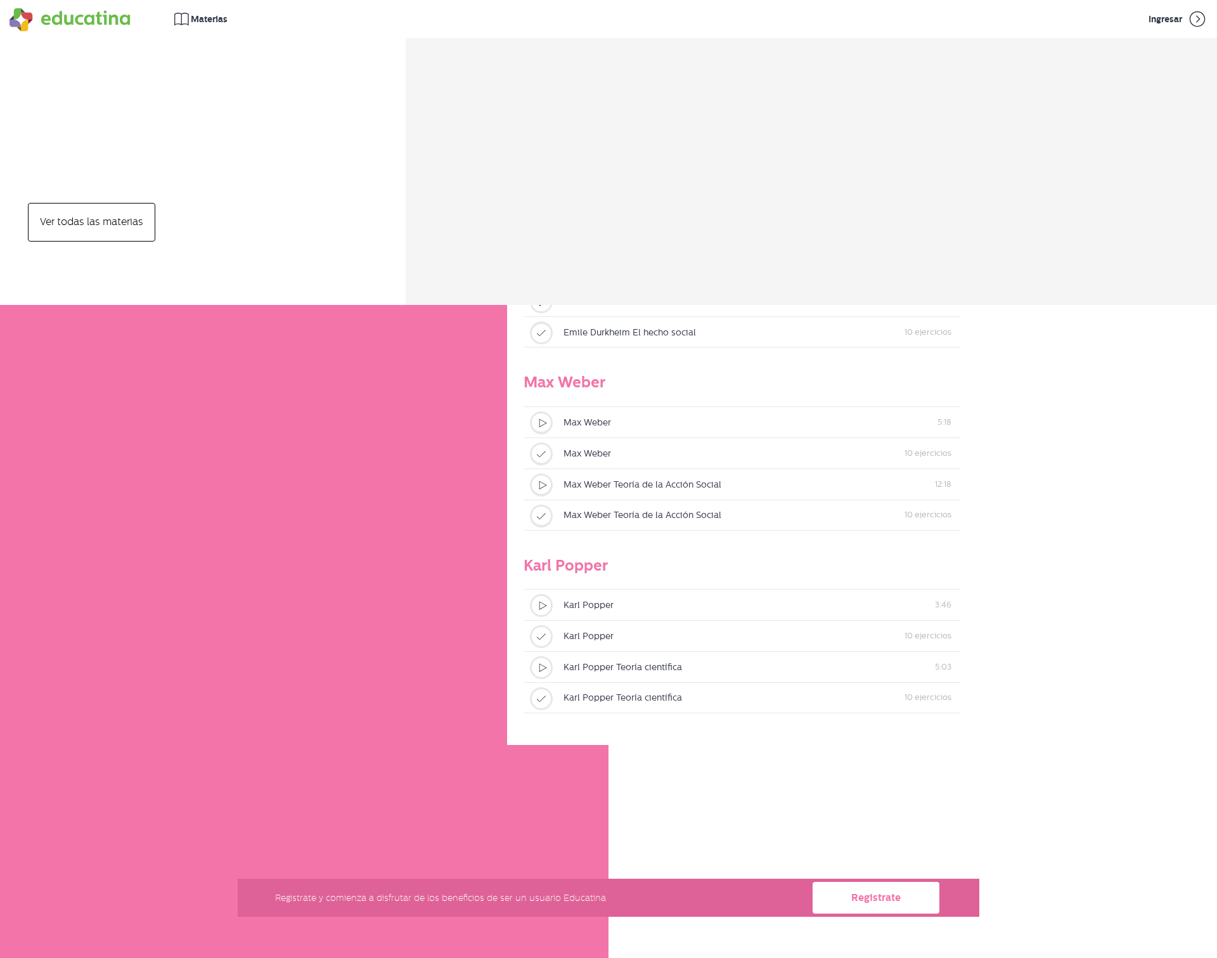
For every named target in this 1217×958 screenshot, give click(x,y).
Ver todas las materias (91, 222)
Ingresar (1166, 19)
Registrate (876, 897)
